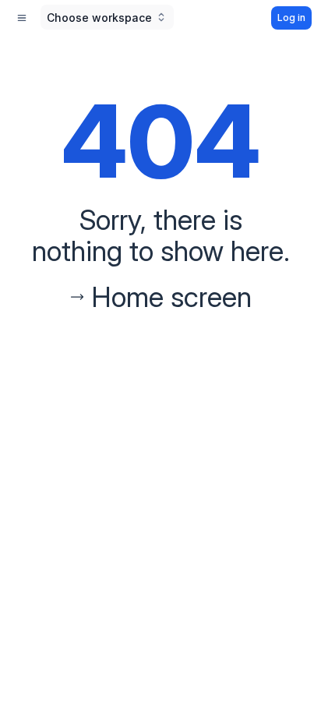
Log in (291, 17)
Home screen (171, 296)
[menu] (21, 18)
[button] (107, 17)
